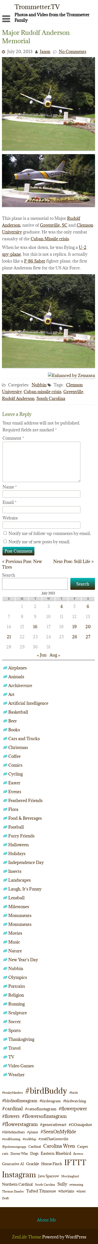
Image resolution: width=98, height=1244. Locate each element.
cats (5, 1153)
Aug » (55, 655)
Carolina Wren (59, 1146)
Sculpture (17, 1013)
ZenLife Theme (27, 1237)
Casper (82, 1146)
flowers (78, 1154)
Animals (16, 676)
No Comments (72, 51)
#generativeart (53, 1124)
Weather (16, 1074)
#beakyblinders (12, 1092)
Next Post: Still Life (71, 561)
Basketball (18, 712)
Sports (14, 1030)
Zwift (5, 1198)
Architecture (20, 685)
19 (74, 626)
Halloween (18, 845)
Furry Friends (21, 836)
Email (10, 502)
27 (88, 637)
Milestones (18, 906)
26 (74, 637)
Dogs (34, 1153)
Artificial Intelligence (28, 703)
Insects (14, 871)
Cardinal (34, 1146)
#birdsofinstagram (19, 1101)
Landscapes (19, 880)
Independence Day (26, 862)
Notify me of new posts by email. (39, 542)
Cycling (15, 774)
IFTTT (75, 1162)
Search (8, 575)
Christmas (18, 747)
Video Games (21, 1066)
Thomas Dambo (13, 1191)
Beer (12, 721)
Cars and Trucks (24, 738)
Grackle (32, 1163)
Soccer (14, 1021)
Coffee (14, 756)
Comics (15, 765)
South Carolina (50, 398)
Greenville (73, 391)
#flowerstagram (20, 1124)
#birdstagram (50, 1101)
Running (16, 1004)
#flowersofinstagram (44, 1116)
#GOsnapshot (80, 1124)
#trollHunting (11, 1139)
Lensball (16, 898)
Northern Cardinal (17, 1184)
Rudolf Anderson (18, 398)
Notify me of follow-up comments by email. (50, 533)
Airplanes (17, 668)
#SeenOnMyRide (58, 1132)
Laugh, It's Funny (24, 889)
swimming (76, 1184)
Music (14, 942)
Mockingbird (70, 1176)
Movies (15, 933)
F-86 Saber (34, 261)
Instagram (19, 1174)
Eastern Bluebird (56, 1153)
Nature (15, 951)
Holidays (16, 853)
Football (16, 827)
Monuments (19, 915)
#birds (73, 1092)
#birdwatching (74, 1101)
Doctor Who (19, 1154)
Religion (16, 995)
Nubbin (39, 385)
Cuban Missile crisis (50, 239)
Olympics (17, 977)
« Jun (41, 655)
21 (9, 637)
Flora (13, 809)
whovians (66, 1191)
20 (88, 626)
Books (14, 730)
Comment (13, 438)
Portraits (16, 986)
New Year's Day (23, 960)
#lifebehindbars (13, 1132)
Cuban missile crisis (42, 391)
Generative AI (13, 1164)
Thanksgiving (21, 1039)
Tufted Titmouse (41, 1190)
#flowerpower (73, 1109)
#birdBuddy (46, 1091)
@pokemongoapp (14, 1146)
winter (81, 1191)
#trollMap (29, 1139)
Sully (62, 1184)
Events (14, 791)
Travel (14, 1048)
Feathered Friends (25, 800)
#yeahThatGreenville (53, 1139)
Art (11, 694)
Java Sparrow (48, 1176)
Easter (14, 783)
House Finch (51, 1163)
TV (11, 1057)
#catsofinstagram (40, 1108)
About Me (46, 1220)
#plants (32, 1132)
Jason (45, 51)
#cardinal (12, 1108)
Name (10, 487)
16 (35, 626)
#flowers (11, 1116)
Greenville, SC (53, 225)
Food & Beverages (25, 818)
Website (10, 518)
